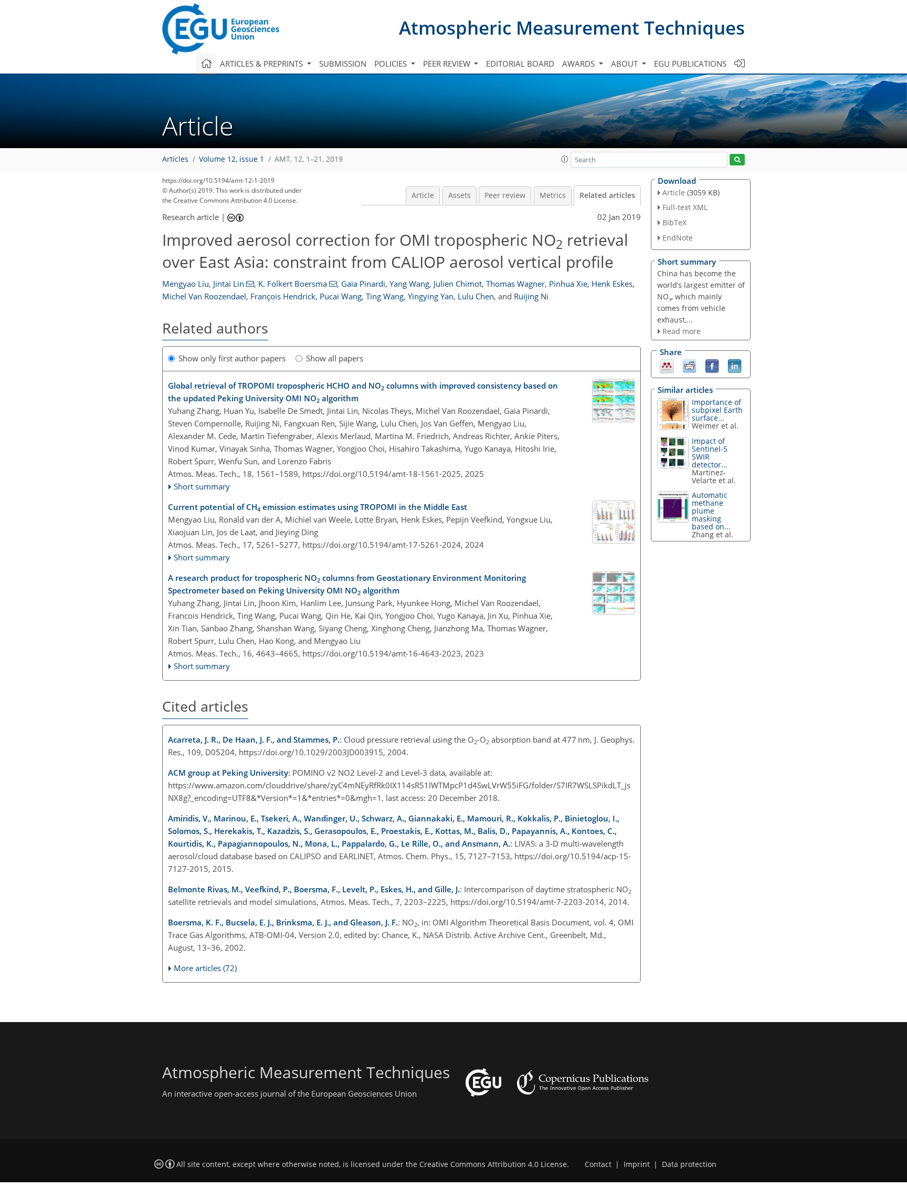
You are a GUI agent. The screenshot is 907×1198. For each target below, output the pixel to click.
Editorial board (520, 63)
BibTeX (674, 222)
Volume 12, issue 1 (231, 159)
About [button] (625, 63)
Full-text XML (685, 207)
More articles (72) (205, 968)
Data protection (689, 1164)
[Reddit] (689, 365)
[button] (564, 159)
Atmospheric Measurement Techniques (572, 27)
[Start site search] (737, 160)
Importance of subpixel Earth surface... (717, 410)
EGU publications (690, 63)
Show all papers (334, 358)
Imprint (637, 1164)
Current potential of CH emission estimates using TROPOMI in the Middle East (317, 507)
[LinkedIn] (734, 365)
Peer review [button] (447, 63)
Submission (342, 63)
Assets (459, 195)
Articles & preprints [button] (262, 63)
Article (423, 195)
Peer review (504, 195)
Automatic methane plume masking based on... (711, 511)
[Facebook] (712, 365)
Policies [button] (391, 63)
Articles (175, 159)
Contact (598, 1164)
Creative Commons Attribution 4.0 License (493, 1164)
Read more (681, 331)
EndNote (677, 238)
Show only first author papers (232, 358)
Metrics (553, 195)
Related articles (607, 195)
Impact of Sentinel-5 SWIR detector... (709, 453)
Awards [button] (579, 63)
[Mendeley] (667, 365)
